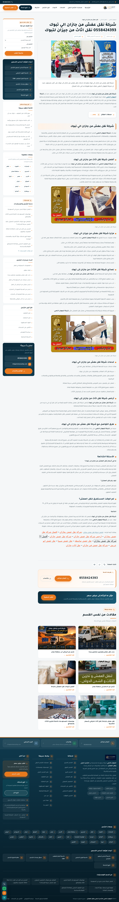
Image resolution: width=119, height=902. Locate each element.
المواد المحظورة (26, 323)
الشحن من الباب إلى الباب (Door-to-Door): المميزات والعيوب (18, 230)
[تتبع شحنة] (4, 898)
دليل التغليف (27, 313)
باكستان (41, 837)
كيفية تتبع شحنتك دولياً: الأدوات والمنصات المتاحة (18, 238)
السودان (26, 186)
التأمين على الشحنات (24, 327)
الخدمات (62, 8)
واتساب (46, 578)
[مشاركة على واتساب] (99, 565)
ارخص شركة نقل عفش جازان (88, 536)
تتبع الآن (16, 793)
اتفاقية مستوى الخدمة (41, 899)
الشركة (37, 8)
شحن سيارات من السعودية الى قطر (20, 280)
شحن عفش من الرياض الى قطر (21, 284)
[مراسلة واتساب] (4, 888)
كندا (68, 837)
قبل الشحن (46, 8)
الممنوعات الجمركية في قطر (22, 265)
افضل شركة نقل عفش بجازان (93, 532)
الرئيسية (87, 8)
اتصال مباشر (61, 578)
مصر (18, 176)
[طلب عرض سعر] (4, 893)
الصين (59, 837)
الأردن (27, 176)
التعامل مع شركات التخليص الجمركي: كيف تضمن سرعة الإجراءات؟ (18, 223)
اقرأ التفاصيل (110, 655)
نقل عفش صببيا (65, 541)
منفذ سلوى (27, 270)
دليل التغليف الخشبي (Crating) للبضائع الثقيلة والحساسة (19, 245)
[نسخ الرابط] (104, 565)
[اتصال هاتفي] (4, 884)
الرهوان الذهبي (112, 19)
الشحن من (29, 36)
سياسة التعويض (25, 332)
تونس (12, 837)
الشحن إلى (29, 44)
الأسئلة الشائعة (26, 337)
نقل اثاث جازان (73, 545)
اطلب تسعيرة (9, 7)
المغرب (21, 837)
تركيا (10, 176)
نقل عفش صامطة (83, 541)
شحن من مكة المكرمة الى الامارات (20, 294)
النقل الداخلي (103, 19)
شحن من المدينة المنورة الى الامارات (20, 289)
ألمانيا (17, 191)
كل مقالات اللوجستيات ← (25, 251)
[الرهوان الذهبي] (109, 7)
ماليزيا (31, 837)
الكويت (17, 166)
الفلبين (73, 842)
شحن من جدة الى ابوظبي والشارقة (20, 299)
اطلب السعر (16, 774)
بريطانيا (26, 191)
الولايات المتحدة (79, 837)
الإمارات (26, 166)
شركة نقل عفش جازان (60, 536)
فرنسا (92, 837)
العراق (27, 181)
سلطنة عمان (15, 171)
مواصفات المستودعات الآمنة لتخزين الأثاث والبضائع (18, 216)
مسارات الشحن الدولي (75, 8)
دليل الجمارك (27, 318)
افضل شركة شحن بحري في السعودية (19, 209)
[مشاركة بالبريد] (94, 565)
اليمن (16, 186)
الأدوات (54, 8)
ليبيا (102, 842)
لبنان (18, 181)
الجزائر (111, 842)
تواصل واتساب (17, 371)
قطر (8, 166)
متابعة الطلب (18, 53)
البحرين (27, 171)
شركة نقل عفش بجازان (71, 532)
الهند (50, 837)
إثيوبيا (83, 842)
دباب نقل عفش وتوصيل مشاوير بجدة (19, 275)
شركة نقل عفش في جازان (95, 545)
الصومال (93, 842)
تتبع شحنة (24, 7)
